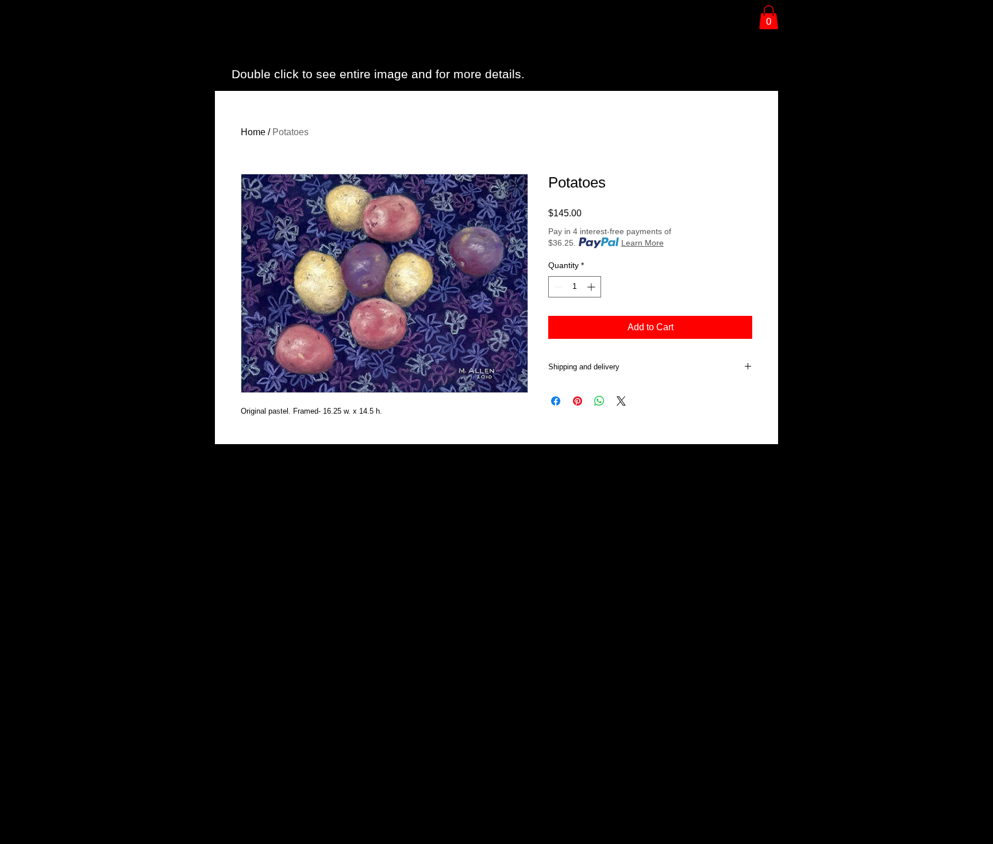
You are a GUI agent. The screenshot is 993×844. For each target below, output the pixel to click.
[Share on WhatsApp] (599, 401)
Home (253, 132)
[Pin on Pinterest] (577, 401)
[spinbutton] (574, 287)
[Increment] (592, 287)
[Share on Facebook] (556, 401)
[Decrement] (557, 287)
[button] (769, 17)
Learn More (642, 242)
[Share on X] (621, 401)
